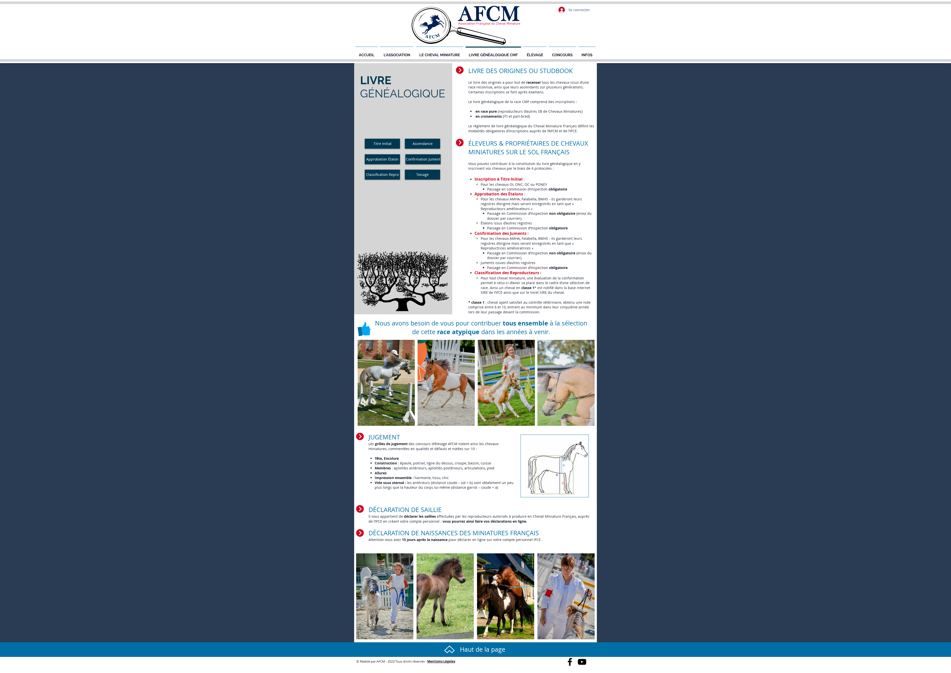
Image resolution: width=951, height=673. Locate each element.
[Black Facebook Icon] (570, 662)
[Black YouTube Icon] (582, 662)
